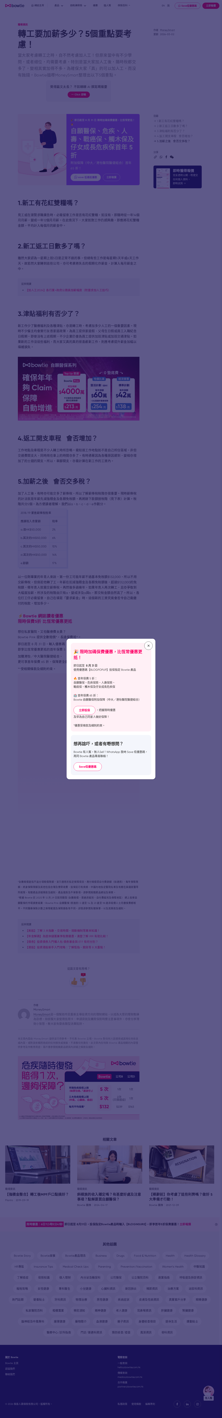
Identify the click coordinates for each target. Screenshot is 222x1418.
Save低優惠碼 (87, 766)
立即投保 (84, 710)
